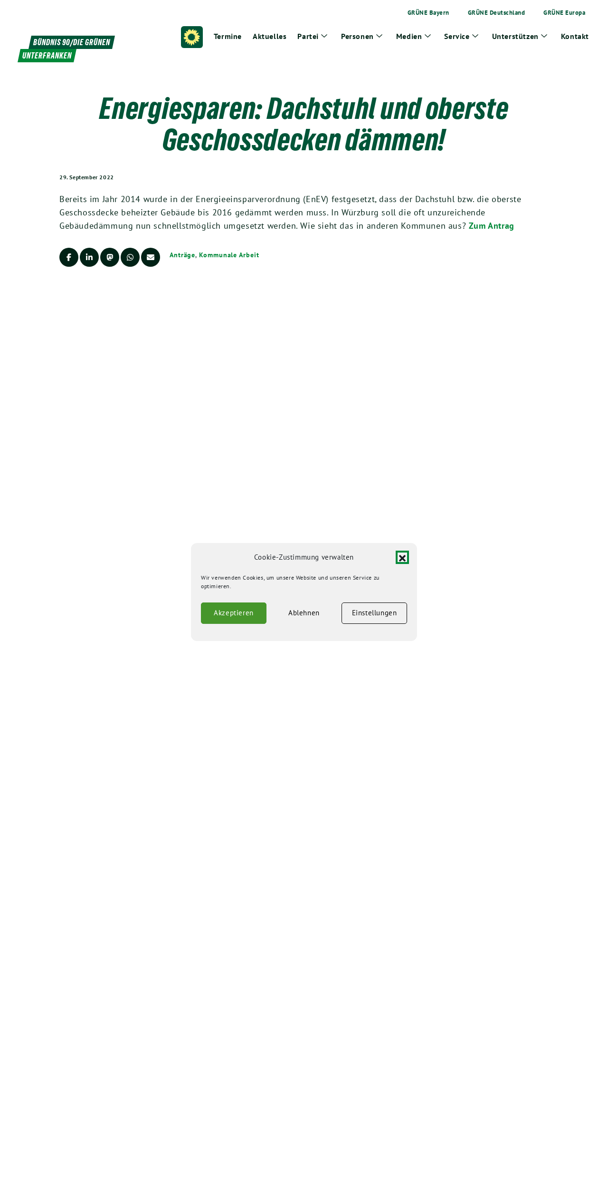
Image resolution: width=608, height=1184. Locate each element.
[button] (402, 557)
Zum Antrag (491, 225)
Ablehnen (304, 612)
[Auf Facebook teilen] (68, 257)
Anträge (182, 255)
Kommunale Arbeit (229, 255)
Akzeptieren (234, 612)
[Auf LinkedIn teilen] (89, 257)
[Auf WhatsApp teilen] (130, 257)
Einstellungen (374, 612)
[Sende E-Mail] (150, 257)
